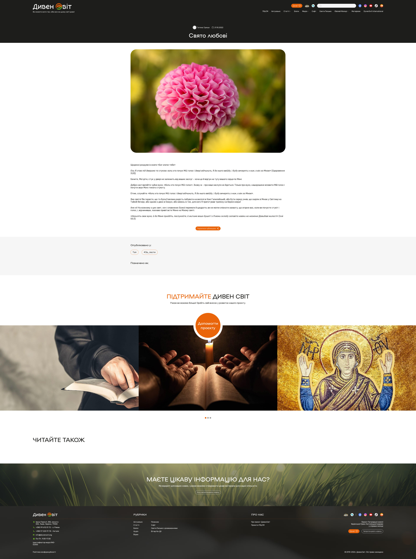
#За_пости (149, 252)
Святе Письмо (325, 11)
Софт (314, 11)
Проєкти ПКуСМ (257, 525)
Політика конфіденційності (44, 552)
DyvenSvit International (373, 11)
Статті (286, 11)
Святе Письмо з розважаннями (164, 528)
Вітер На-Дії (156, 531)
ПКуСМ (265, 11)
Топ (134, 252)
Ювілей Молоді (341, 11)
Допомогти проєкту (208, 325)
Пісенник (155, 522)
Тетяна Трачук (203, 28)
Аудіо (135, 531)
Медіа (304, 11)
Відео (135, 534)
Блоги (296, 11)
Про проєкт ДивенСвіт (260, 522)
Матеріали (356, 11)
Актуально (275, 11)
